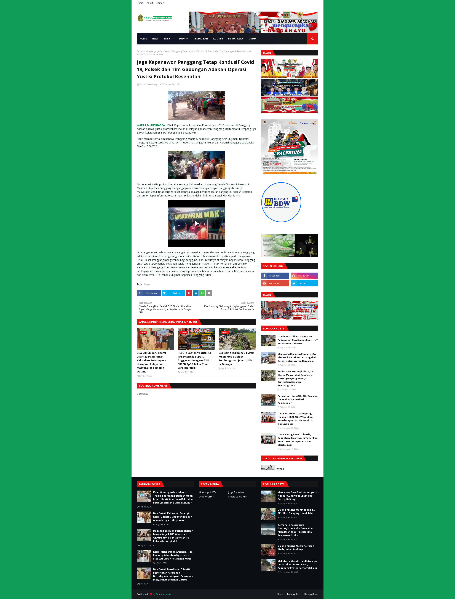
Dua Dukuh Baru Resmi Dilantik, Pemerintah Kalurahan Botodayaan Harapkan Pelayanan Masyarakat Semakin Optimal (151, 362)
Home (140, 2)
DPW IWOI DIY (206, 496)
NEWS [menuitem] (155, 38)
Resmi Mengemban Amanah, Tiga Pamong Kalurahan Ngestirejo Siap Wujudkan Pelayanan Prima (172, 555)
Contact (160, 2)
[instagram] (304, 276)
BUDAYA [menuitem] (183, 38)
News (150, 51)
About (150, 2)
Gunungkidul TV (207, 492)
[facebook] (275, 276)
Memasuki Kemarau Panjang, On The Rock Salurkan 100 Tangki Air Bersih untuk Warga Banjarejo (297, 357)
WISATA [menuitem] (168, 38)
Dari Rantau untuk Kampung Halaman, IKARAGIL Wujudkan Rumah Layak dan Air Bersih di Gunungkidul (295, 418)
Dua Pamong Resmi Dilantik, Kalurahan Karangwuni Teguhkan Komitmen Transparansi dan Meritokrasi (298, 439)
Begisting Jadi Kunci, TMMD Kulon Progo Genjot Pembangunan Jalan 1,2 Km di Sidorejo (236, 358)
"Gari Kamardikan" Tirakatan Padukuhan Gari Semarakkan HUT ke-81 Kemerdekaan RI (298, 340)
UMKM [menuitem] (252, 38)
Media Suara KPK (237, 496)
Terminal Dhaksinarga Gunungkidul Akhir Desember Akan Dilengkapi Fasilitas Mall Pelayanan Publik (295, 530)
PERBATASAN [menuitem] (235, 38)
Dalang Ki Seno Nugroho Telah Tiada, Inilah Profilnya (296, 547)
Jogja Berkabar (236, 492)
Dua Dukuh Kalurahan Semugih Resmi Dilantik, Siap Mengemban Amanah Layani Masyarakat (172, 517)
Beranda (141, 51)
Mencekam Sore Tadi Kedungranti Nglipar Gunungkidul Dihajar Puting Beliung (298, 496)
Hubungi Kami (311, 594)
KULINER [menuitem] (218, 38)
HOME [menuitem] (143, 38)
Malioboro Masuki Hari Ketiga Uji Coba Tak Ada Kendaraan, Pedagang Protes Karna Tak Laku (297, 564)
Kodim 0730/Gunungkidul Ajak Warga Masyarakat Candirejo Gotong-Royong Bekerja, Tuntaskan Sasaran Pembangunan (295, 378)
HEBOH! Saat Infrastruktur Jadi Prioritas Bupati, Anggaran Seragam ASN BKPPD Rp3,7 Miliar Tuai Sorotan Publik (194, 360)
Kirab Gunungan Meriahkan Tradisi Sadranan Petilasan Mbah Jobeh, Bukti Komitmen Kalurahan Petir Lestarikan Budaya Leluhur (173, 497)
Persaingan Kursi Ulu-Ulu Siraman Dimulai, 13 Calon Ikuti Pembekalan (298, 399)
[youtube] (275, 283)
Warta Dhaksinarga (149, 84)
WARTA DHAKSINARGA (151, 125)
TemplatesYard (164, 594)
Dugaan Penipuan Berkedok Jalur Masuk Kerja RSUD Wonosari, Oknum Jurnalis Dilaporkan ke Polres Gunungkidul (173, 536)
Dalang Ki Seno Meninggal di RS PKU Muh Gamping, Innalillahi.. (296, 511)
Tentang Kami (294, 594)
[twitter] (304, 283)
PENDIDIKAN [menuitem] (201, 38)
